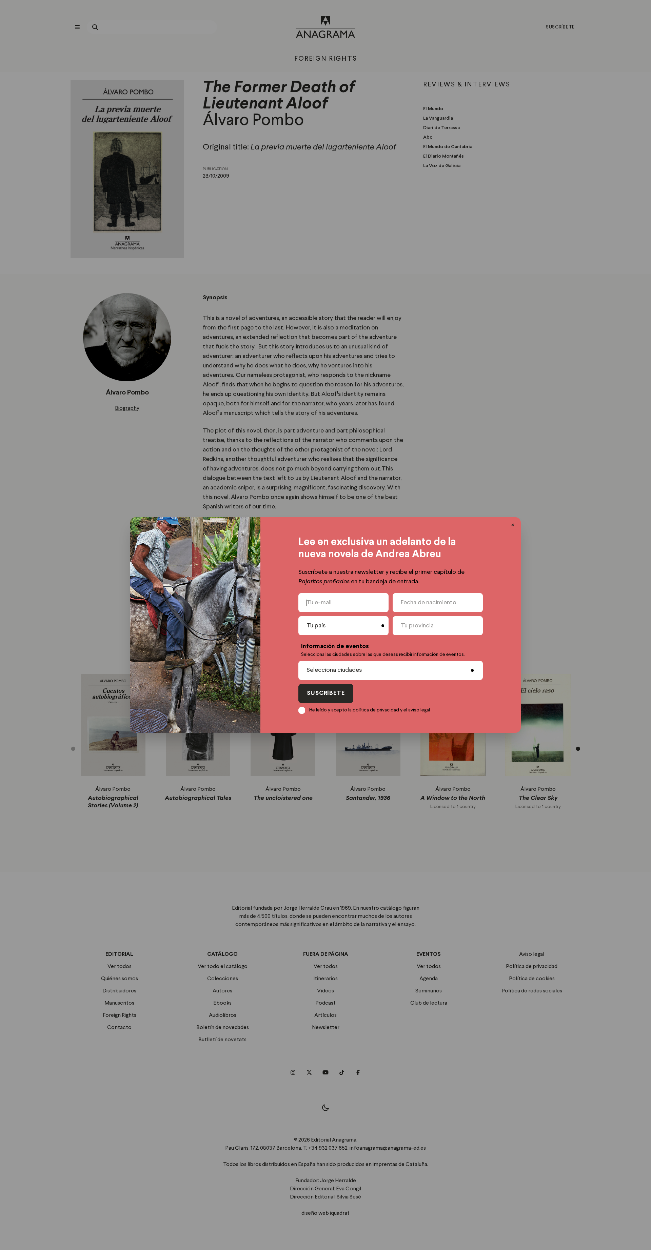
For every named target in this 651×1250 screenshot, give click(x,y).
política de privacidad (376, 710)
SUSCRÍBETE (326, 693)
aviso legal (419, 710)
